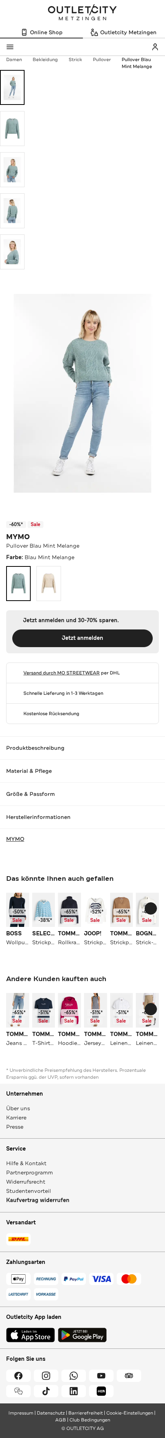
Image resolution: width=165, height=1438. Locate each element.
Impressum (20, 1413)
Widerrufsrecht (25, 1181)
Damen (14, 59)
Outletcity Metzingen (82, 13)
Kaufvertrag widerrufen (37, 1200)
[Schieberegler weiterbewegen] (151, 908)
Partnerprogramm (29, 1172)
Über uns (18, 1108)
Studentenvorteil (28, 1190)
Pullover (102, 59)
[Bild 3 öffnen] (12, 169)
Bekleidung (45, 59)
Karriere (16, 1117)
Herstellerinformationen (38, 817)
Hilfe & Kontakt (26, 1163)
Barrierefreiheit (85, 1413)
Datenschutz (51, 1413)
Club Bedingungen (89, 1420)
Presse (14, 1126)
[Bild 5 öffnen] (12, 251)
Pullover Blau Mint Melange (137, 63)
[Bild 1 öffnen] (12, 87)
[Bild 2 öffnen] (12, 128)
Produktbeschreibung (35, 747)
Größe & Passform (30, 793)
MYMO (18, 537)
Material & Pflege (29, 770)
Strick (75, 59)
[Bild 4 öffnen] (12, 210)
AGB (60, 1420)
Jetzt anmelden (82, 638)
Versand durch (61, 673)
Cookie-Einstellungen (129, 1413)
